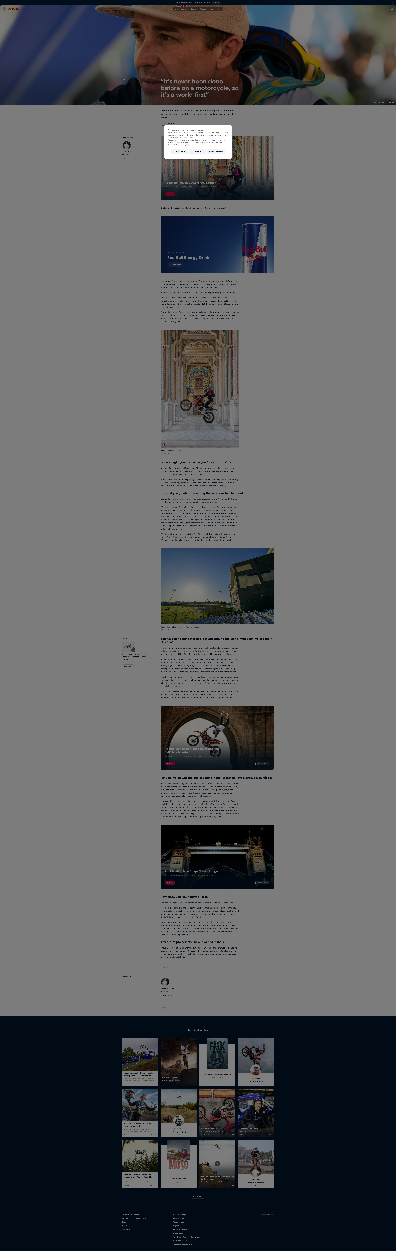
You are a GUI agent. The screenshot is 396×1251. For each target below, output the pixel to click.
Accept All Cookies (216, 151)
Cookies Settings (179, 151)
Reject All (197, 151)
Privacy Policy (211, 142)
